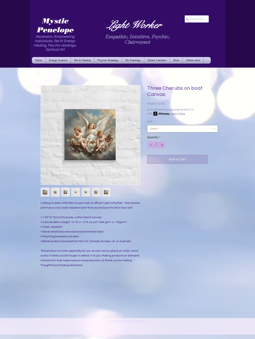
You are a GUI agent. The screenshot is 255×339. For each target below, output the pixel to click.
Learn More (177, 113)
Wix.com (154, 337)
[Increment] (162, 144)
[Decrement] (150, 144)
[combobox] (182, 129)
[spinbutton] (156, 144)
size (150, 121)
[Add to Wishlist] (213, 159)
